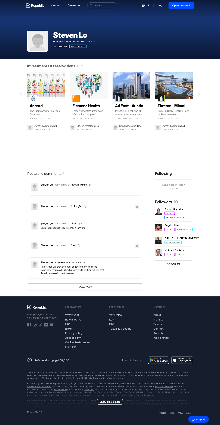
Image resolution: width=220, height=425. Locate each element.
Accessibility (73, 337)
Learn (112, 319)
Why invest (72, 314)
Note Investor (60, 46)
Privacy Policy (119, 383)
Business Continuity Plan (170, 383)
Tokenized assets (120, 328)
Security (158, 333)
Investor (181, 254)
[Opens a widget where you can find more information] (198, 419)
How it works (73, 319)
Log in (161, 5)
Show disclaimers (110, 401)
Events (157, 324)
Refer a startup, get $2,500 (51, 360)
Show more (173, 263)
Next (199, 94)
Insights (158, 319)
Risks (68, 328)
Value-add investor (175, 217)
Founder (169, 213)
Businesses (74, 5)
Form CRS (71, 347)
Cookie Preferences (77, 342)
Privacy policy (73, 333)
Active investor (77, 46)
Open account (181, 5)
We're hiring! (161, 337)
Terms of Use (103, 383)
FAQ (67, 324)
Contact (158, 328)
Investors (55, 5)
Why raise (115, 314)
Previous (21, 94)
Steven (37, 125)
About (157, 314)
